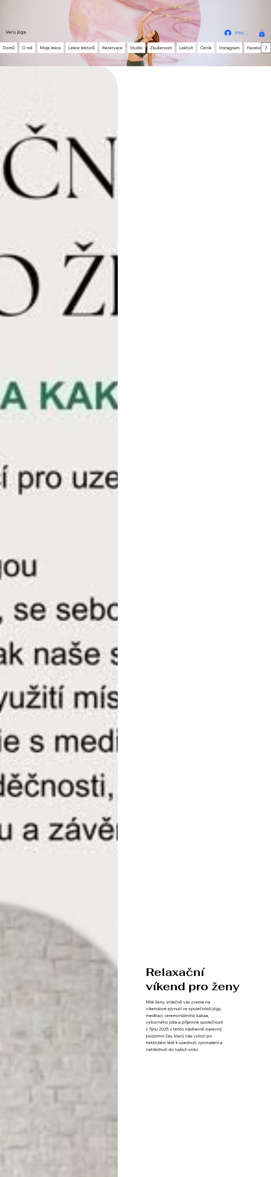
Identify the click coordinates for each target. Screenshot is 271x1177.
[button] (262, 33)
